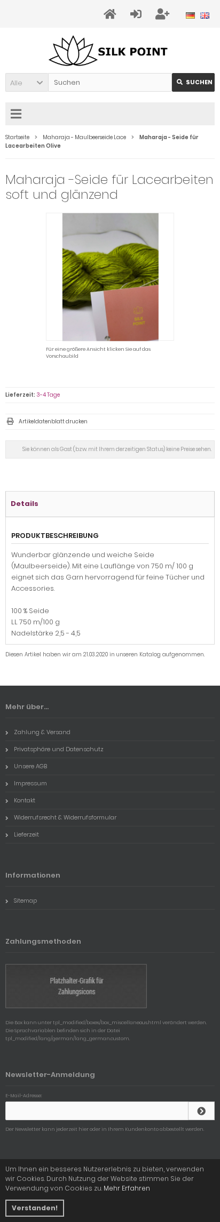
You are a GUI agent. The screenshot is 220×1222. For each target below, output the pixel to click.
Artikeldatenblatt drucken (53, 421)
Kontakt (24, 800)
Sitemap (25, 900)
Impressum (30, 783)
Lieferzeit (26, 834)
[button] (26, 82)
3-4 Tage (48, 395)
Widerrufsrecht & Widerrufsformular (65, 817)
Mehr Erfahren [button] (127, 1188)
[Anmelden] (201, 1111)
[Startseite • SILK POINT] (110, 50)
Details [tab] (24, 504)
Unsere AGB (30, 766)
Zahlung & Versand (42, 732)
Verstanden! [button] (35, 1207)
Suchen (193, 82)
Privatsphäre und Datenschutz (59, 749)
